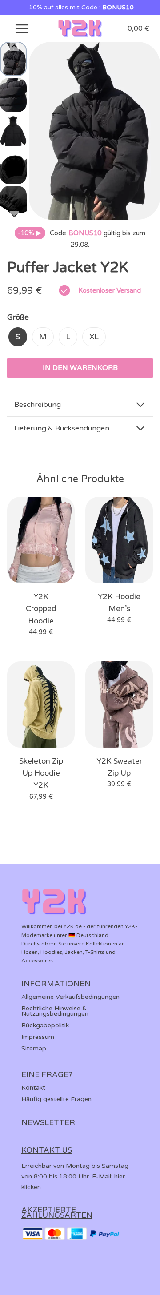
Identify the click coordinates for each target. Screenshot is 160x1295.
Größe (18, 317)
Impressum (37, 1037)
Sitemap (33, 1048)
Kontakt (33, 1087)
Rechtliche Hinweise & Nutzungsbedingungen (54, 1011)
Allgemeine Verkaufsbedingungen (70, 997)
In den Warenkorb (80, 367)
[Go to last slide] (14, 46)
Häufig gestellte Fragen (56, 1099)
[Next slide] (14, 215)
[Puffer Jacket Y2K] (94, 131)
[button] (13, 59)
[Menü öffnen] (22, 28)
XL (94, 337)
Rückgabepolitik (45, 1025)
